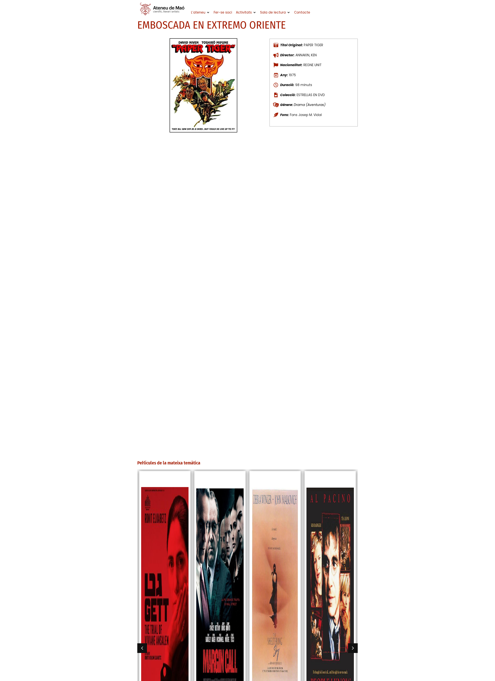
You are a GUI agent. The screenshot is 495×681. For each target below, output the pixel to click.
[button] (200, 12)
